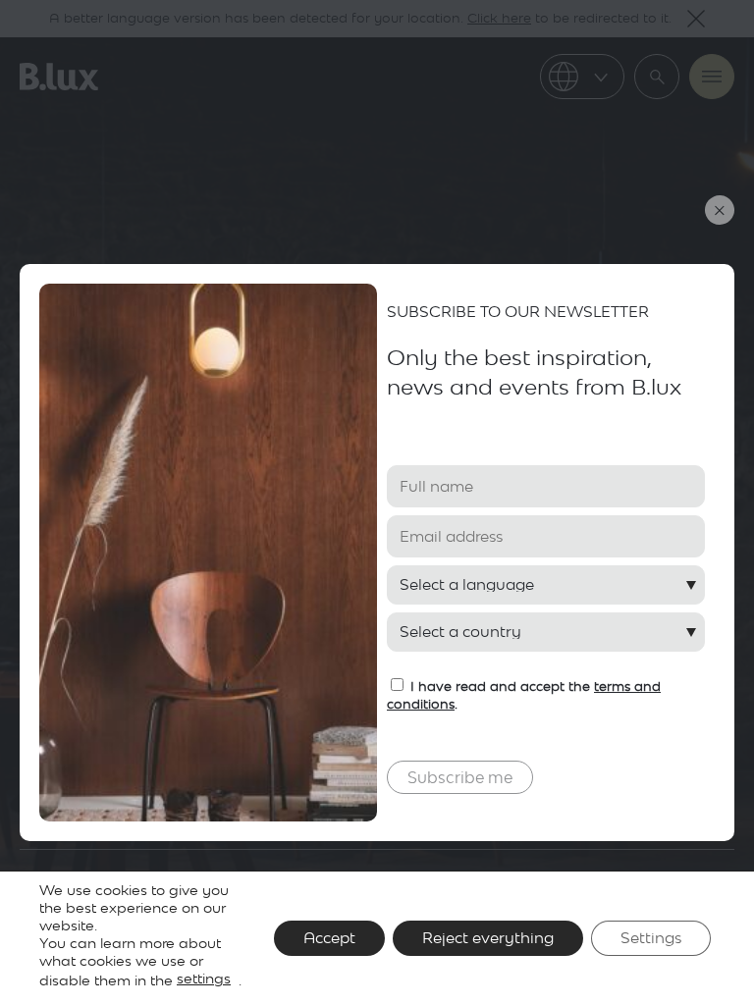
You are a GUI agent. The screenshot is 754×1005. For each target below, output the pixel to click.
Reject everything (488, 937)
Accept (329, 937)
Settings (650, 937)
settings (204, 978)
